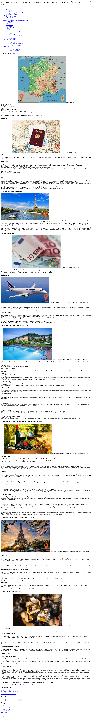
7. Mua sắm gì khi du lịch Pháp (10, 39)
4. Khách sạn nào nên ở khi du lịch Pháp (11, 19)
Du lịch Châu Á (6, 706)
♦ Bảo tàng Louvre (13, 37)
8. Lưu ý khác (6, 46)
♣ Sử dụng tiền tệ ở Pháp (11, 14)
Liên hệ (4, 716)
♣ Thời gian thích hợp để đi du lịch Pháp (14, 13)
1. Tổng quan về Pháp (8, 6)
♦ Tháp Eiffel (11, 33)
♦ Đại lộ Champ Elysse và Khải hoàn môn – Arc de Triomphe (22, 35)
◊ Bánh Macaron (9, 25)
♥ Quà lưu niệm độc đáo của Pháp (16, 43)
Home (4, 715)
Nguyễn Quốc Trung (10, 684)
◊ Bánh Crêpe (9, 26)
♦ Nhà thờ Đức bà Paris (14, 34)
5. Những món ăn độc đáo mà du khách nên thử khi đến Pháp (16, 20)
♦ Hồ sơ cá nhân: (12, 10)
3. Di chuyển (6, 15)
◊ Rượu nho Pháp (9, 21)
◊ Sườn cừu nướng (10, 27)
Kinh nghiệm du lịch (41, 684)
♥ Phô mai (11, 44)
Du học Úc (5, 705)
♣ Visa (7, 9)
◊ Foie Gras (8, 28)
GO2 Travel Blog (4, 712)
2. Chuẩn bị (5, 8)
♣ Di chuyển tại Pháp (10, 17)
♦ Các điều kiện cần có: (14, 11)
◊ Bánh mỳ (8, 22)
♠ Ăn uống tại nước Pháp (14, 50)
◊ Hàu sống (8, 29)
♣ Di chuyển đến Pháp (11, 16)
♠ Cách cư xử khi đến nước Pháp (16, 49)
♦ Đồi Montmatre (12, 38)
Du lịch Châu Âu (7, 708)
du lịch (37, 272)
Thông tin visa (6, 710)
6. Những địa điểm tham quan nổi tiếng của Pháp (13, 31)
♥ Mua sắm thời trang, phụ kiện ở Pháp (17, 45)
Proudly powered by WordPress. (15, 712)
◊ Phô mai (8, 23)
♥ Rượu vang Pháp (13, 42)
